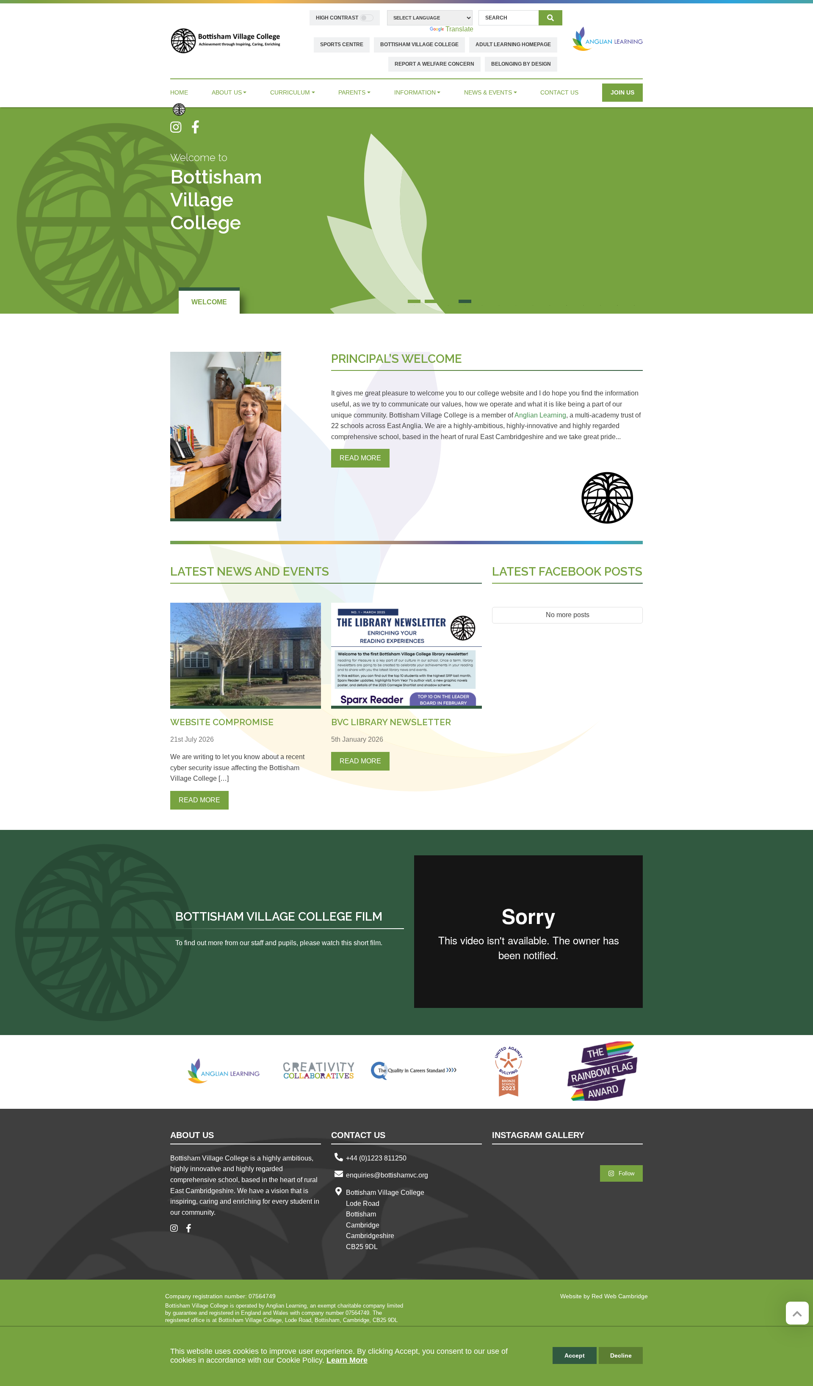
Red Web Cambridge (620, 1296)
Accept (574, 1355)
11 (583, 301)
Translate (459, 29)
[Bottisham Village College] (225, 40)
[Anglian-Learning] (224, 1071)
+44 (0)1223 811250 (376, 1158)
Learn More (347, 1360)
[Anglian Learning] (607, 38)
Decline (621, 1355)
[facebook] (198, 127)
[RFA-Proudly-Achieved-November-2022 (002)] (603, 1071)
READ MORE (360, 458)
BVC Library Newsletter (391, 722)
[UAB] (508, 1071)
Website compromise (222, 722)
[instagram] (180, 127)
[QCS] (413, 1071)
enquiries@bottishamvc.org (387, 1175)
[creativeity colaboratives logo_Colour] (318, 1071)
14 (634, 301)
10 (566, 301)
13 (617, 301)
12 (600, 301)
